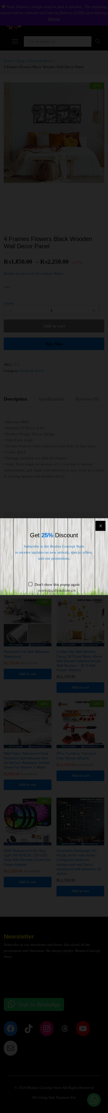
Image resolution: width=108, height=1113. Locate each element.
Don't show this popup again (57, 584)
